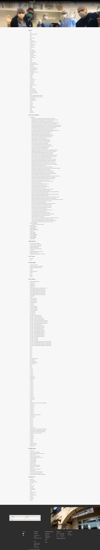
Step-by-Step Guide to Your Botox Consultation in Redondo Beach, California (42, 189)
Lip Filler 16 (31, 388)
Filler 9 (31, 357)
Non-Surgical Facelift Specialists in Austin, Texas (38, 187)
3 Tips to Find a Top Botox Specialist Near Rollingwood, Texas (40, 147)
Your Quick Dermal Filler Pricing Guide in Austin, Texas (39, 208)
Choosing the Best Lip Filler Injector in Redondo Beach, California (41, 190)
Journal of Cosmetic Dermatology (35, 452)
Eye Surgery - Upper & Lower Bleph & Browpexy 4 (37, 319)
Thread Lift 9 (32, 413)
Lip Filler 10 (31, 380)
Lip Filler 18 (31, 391)
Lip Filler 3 (31, 371)
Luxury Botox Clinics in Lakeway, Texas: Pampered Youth (40, 148)
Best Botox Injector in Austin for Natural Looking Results (40, 143)
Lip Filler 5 (31, 374)
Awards (31, 35)
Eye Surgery (32, 483)
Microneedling (35, 234)
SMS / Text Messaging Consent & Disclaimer (36, 95)
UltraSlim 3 (31, 442)
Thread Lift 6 (32, 409)
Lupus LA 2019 (32, 250)
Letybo (34, 232)
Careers (46, 542)
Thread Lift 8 (32, 412)
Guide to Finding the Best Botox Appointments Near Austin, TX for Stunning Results (43, 177)
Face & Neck (32, 487)
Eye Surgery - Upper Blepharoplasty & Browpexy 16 (37, 335)
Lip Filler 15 (31, 387)
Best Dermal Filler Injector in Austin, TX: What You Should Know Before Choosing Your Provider (45, 122)
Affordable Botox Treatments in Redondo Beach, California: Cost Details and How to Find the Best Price (46, 126)
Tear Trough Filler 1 (33, 311)
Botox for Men (32, 40)
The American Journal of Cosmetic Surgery (36, 457)
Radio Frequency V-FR (33, 85)
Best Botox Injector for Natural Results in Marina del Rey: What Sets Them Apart (43, 161)
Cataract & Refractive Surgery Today (35, 469)
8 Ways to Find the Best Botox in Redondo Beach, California (40, 195)
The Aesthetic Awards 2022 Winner (35, 243)
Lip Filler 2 (31, 370)
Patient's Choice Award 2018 (34, 252)
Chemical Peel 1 (32, 397)
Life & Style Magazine (33, 458)
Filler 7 (31, 354)
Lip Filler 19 (31, 392)
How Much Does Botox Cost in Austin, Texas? (38, 216)
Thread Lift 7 (32, 410)
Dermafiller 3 (32, 438)
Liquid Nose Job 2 (32, 285)
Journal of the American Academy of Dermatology (37, 453)
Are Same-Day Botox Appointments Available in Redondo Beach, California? (42, 129)
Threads (31, 500)
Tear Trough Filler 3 (33, 314)
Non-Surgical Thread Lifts (33, 69)
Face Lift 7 (31, 426)
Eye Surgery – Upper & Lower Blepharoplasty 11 (37, 328)
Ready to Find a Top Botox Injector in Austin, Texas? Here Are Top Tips (41, 206)
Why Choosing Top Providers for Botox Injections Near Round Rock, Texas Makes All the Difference (46, 176)
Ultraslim (31, 104)
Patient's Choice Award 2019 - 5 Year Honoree (36, 251)
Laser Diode (31, 56)
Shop (31, 94)
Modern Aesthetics (32, 462)
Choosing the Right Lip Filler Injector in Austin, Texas (39, 138)
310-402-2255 (62, 533)
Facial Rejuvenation (33, 51)
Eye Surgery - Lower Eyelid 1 (34, 337)
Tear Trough (31, 498)
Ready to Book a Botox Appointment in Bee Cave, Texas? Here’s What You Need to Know (44, 151)
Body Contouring (32, 38)
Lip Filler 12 (31, 383)
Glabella (31, 297)
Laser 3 (31, 400)
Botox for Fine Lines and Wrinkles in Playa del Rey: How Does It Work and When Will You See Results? (46, 168)
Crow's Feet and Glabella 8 (33, 307)
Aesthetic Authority (33, 454)
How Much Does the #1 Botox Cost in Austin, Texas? (39, 211)
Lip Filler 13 (31, 384)
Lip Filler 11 (31, 382)
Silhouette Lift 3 (32, 405)
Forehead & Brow (32, 488)
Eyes (30, 48)
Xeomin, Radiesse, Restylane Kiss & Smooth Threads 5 (37, 294)
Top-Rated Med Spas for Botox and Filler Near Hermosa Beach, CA (41, 169)
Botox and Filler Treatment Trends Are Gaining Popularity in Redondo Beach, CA (43, 172)
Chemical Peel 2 (32, 399)
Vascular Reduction (33, 107)
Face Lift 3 (31, 421)
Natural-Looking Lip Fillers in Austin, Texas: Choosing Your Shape (41, 212)
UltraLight (31, 103)
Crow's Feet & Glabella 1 (33, 298)
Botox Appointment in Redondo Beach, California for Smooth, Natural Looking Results (44, 127)
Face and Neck (32, 49)
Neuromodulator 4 (32, 363)
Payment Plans (32, 70)
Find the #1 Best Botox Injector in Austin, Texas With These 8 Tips (41, 215)
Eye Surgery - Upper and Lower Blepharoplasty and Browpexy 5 (39, 320)
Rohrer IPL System (33, 90)
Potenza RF (31, 78)
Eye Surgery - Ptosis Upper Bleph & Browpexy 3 (37, 318)
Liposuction (31, 434)
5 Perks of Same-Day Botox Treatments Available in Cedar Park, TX (41, 174)
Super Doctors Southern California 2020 (36, 248)
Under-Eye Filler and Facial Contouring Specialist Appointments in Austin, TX (42, 135)
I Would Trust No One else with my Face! (35, 267)
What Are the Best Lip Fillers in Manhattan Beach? (39, 202)
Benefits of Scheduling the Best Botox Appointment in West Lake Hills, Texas (42, 152)
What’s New (31, 111)
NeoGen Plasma (32, 66)
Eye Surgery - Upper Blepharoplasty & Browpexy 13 (37, 331)
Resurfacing (31, 497)
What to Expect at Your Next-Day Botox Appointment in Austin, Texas (41, 207)
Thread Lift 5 (32, 408)
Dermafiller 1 (32, 435)
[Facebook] (23, 533)
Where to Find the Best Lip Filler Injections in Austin (39, 185)
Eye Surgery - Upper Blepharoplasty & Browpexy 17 (37, 336)
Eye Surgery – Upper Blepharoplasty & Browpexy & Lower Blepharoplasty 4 (40, 345)
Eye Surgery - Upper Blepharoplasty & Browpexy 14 (37, 332)
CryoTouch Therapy (33, 44)
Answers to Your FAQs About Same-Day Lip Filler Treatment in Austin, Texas (42, 219)
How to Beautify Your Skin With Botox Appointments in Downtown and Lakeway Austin (44, 160)
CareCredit (69, 533)
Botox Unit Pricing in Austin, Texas (36, 182)
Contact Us (31, 43)
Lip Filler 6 (31, 375)
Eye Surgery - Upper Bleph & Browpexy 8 (36, 324)
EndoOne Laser (32, 47)
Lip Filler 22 (31, 396)
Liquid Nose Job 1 (32, 286)
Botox (31, 39)
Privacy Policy (32, 81)
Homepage (31, 53)
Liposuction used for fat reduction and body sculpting (37, 430)
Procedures (31, 83)
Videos (31, 108)
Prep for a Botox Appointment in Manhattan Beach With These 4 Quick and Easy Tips (44, 203)
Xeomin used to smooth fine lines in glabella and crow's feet (38, 288)
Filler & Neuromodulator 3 (34, 362)
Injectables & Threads (33, 492)
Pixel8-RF (31, 74)
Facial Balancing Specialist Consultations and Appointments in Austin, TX (42, 134)
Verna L (31, 274)
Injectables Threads (33, 55)
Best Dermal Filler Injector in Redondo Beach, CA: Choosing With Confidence (42, 121)
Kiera (31, 260)
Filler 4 (31, 350)
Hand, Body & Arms (32, 489)
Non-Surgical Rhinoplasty (33, 68)
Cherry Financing (70, 534)
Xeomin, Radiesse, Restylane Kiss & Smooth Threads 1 (37, 289)
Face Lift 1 (31, 418)
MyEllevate (31, 65)
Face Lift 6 (31, 425)
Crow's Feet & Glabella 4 (33, 302)
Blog (30, 36)
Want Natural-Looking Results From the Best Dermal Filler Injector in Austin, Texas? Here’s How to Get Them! (47, 199)
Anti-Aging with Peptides (33, 34)
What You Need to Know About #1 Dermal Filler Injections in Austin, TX (42, 204)
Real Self (31, 270)
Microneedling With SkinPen (34, 64)
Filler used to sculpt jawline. (34, 358)
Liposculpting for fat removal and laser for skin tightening (38, 429)
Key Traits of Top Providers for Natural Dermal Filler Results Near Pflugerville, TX (43, 178)
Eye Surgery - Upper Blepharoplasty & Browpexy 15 (37, 333)
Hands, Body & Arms (33, 52)
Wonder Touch (32, 112)
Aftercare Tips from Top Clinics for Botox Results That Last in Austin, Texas (42, 181)
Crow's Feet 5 (32, 303)
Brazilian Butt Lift (32, 427)
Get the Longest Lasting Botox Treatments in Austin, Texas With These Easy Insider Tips (44, 220)
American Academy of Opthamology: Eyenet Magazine (37, 474)
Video (34, 238)
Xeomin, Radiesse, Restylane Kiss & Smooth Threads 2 (37, 290)
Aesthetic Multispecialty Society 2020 (35, 246)
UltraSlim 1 (31, 439)
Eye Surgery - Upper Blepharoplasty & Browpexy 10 (37, 327)
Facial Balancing (35, 229)
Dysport (34, 228)
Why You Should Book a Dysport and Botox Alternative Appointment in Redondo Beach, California (45, 130)
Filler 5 (31, 352)
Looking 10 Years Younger (33, 271)
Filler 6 (31, 353)
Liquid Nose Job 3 (32, 284)
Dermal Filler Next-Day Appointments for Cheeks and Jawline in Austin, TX (42, 131)
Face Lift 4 (31, 422)
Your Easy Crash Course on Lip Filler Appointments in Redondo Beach (41, 157)
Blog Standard (35, 223)
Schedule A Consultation (33, 91)
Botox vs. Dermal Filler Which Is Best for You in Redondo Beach (40, 142)
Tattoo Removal (32, 98)
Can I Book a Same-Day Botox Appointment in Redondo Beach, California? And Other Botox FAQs (45, 191)
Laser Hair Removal (33, 57)
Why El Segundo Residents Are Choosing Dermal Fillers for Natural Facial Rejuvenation (44, 173)
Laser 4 (31, 401)
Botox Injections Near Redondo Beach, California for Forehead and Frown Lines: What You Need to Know (46, 125)
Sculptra (34, 236)
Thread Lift (34, 237)
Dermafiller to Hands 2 (33, 444)
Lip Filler (31, 60)
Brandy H (31, 272)
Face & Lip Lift (32, 485)
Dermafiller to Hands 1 (33, 443)
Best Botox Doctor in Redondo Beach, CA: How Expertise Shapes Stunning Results (43, 118)
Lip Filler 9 (31, 379)
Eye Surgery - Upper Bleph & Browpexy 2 (36, 316)
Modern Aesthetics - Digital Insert (35, 466)
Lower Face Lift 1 (32, 417)
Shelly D (31, 275)
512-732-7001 (62, 536)
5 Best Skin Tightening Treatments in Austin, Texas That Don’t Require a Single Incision (44, 198)
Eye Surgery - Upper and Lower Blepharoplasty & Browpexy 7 (38, 323)
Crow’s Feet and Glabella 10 (34, 310)
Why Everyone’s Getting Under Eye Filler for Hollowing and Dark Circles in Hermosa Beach (44, 164)
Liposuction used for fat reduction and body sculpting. (37, 431)
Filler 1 (31, 346)
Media (31, 61)
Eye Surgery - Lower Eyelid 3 (34, 340)
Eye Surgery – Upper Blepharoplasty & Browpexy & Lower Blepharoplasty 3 (40, 344)
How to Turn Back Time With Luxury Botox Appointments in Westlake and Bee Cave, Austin (44, 155)
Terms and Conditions (33, 99)
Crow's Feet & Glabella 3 (33, 301)
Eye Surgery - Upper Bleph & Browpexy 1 (36, 315)
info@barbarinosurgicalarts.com (60, 538)
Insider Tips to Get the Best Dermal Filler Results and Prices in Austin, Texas (42, 221)
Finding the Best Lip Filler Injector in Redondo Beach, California (41, 139)
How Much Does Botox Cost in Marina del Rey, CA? (39, 165)
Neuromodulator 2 (32, 361)
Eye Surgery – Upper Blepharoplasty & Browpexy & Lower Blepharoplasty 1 (40, 341)
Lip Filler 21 (31, 395)
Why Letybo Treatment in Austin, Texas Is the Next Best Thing (40, 186)
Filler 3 (31, 349)
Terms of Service (32, 100)
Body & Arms (32, 479)
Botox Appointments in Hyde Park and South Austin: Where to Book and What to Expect (44, 156)
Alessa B (31, 276)
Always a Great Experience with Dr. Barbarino (36, 266)
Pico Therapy (32, 73)
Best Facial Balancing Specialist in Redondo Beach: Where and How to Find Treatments (44, 159)
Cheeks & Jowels (32, 480)
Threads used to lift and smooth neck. (35, 414)
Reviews (31, 86)
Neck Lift (31, 496)
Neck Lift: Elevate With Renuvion (35, 281)
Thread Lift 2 (32, 404)
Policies (31, 77)
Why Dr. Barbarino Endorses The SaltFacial (38, 224)
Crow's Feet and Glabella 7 (33, 306)
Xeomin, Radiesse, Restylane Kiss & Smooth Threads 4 (37, 293)
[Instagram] (23, 535)
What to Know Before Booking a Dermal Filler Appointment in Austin (41, 144)
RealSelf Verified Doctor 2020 (34, 247)
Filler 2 (31, 348)
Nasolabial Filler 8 (32, 378)
